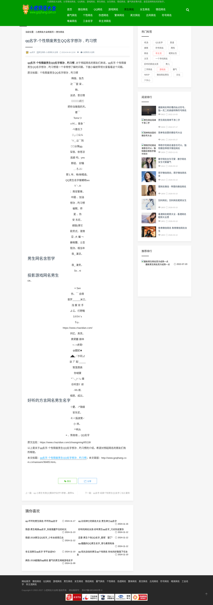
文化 (178, 75)
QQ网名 (98, 9)
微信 (68, 481)
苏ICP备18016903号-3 (92, 590)
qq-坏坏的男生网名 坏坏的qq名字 (41, 521)
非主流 (158, 53)
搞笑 (146, 48)
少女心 (147, 80)
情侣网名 (161, 9)
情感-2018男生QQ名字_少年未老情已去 (44, 537)
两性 (173, 48)
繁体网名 (119, 15)
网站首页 (26, 581)
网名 (146, 53)
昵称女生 (173, 53)
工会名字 (88, 21)
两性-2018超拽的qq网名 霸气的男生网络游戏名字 (49, 560)
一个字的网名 (161, 58)
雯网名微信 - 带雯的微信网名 (172, 186)
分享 (89, 481)
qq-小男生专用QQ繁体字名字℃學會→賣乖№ (53, 493)
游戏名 (163, 69)
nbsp (147, 75)
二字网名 (148, 69)
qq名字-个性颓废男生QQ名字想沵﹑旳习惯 (63, 458)
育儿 (168, 64)
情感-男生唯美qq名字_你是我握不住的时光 (46, 529)
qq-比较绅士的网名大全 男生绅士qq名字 (97, 521)
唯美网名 (72, 21)
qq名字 (159, 42)
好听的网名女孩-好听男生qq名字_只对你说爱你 (101, 529)
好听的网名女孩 (151, 64)
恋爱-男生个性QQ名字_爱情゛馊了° (95, 537)
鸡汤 (146, 42)
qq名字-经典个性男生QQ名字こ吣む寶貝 (111, 493)
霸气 (175, 69)
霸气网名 (72, 15)
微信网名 (83, 9)
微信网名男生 (163, 75)
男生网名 (129, 9)
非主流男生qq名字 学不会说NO (40, 551)
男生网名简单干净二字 (169, 120)
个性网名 (88, 15)
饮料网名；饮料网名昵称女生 (172, 200)
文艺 (146, 58)
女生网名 (145, 9)
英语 (172, 42)
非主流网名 (105, 21)
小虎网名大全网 (43, 12)
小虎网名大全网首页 (45, 32)
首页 (69, 9)
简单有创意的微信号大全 (170, 132)
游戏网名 (113, 9)
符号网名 (167, 15)
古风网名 (151, 15)
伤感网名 (104, 15)
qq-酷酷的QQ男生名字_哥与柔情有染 (96, 543)
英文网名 (135, 15)
